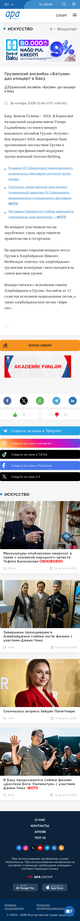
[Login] (74, 4)
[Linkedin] (54, 848)
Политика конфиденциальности (51, 906)
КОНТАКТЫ (40, 826)
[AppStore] (54, 888)
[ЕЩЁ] (73, 15)
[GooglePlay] (25, 888)
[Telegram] (47, 848)
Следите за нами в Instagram (31, 443)
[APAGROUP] (40, 877)
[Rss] (61, 848)
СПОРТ (61, 15)
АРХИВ (40, 832)
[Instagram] (25, 848)
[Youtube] (40, 848)
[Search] (64, 4)
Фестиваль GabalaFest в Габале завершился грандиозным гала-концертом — (41, 214)
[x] (33, 848)
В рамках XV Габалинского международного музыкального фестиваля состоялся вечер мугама (40, 173)
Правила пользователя (14, 906)
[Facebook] (19, 848)
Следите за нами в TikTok (29, 454)
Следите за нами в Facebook (31, 465)
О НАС (40, 820)
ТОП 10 (40, 838)
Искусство (67, 29)
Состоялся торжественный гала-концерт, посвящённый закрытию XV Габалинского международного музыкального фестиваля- (40, 195)
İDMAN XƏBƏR (40, 345)
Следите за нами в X (25, 476)
